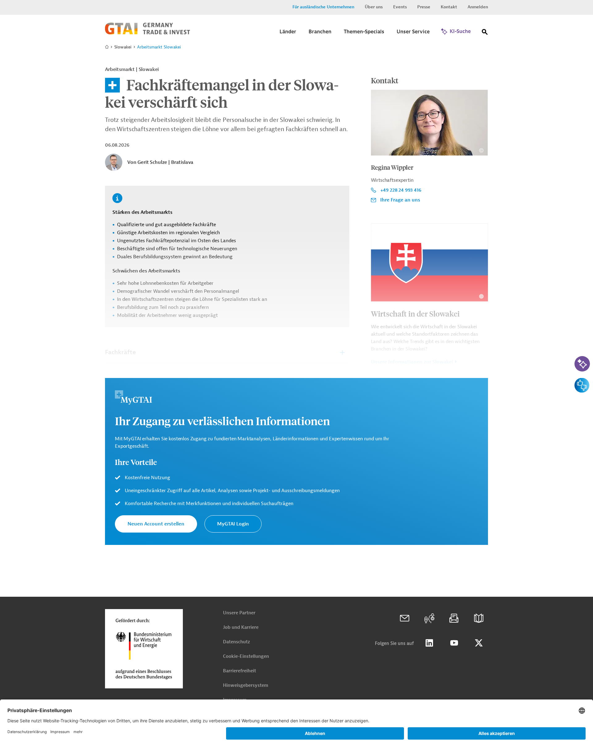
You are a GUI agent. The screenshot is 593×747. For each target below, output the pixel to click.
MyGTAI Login (233, 524)
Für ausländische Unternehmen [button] (323, 7)
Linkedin (429, 643)
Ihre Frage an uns (400, 200)
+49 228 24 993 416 (400, 190)
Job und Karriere (241, 627)
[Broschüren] (478, 618)
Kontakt (449, 7)
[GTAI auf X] (478, 643)
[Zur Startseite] (147, 33)
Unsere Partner (239, 613)
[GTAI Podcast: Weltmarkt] (429, 618)
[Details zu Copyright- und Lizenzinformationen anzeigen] (481, 150)
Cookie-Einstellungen (246, 656)
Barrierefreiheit (239, 671)
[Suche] (485, 33)
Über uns (374, 7)
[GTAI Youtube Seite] (454, 643)
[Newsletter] (454, 618)
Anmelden (478, 7)
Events (400, 7)
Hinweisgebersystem (245, 685)
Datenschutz (236, 642)
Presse (423, 7)
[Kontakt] (404, 618)
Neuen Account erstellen (156, 524)
